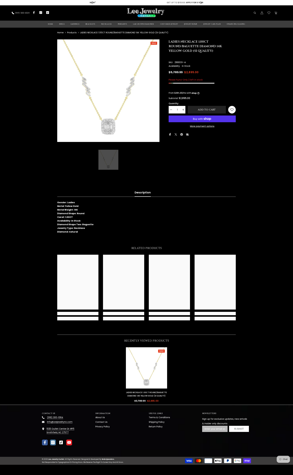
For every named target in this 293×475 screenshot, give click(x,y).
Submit (239, 429)
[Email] (187, 134)
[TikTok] (61, 442)
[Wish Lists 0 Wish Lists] (269, 12)
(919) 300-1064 (22, 12)
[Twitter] (175, 134)
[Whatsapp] (193, 134)
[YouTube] (69, 442)
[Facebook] (170, 134)
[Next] (201, 2)
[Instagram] (53, 442)
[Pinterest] (181, 134)
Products (72, 32)
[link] (77, 313)
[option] (146, 2)
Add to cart (207, 109)
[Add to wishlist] (232, 110)
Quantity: (174, 103)
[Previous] (91, 2)
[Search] (254, 12)
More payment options (202, 126)
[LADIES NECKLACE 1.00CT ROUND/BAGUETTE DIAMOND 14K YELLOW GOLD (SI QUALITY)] (146, 368)
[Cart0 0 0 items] (276, 12)
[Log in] (261, 12)
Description (143, 192)
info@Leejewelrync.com (59, 421)
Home (60, 32)
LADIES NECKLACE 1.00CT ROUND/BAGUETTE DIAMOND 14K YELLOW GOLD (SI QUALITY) (146, 394)
